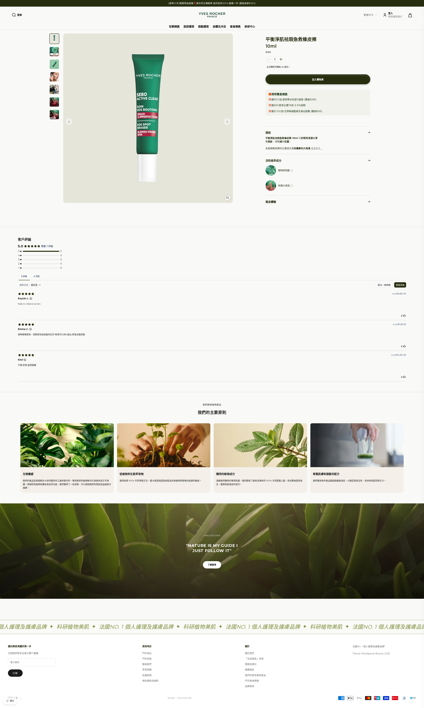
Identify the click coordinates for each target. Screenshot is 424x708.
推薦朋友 (249, 669)
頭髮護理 (203, 26)
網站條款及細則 (150, 680)
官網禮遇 (174, 26)
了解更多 (212, 564)
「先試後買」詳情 (254, 658)
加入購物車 (318, 79)
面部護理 (189, 26)
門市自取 (147, 658)
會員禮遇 (235, 26)
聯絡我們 (147, 664)
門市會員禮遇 (252, 680)
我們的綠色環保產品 (255, 675)
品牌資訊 (249, 686)
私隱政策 (147, 675)
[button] (227, 122)
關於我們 (249, 653)
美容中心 (249, 26)
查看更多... (316, 148)
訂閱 (15, 673)
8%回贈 (301, 105)
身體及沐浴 (219, 26)
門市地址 (147, 653)
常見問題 (147, 669)
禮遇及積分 (251, 664)
